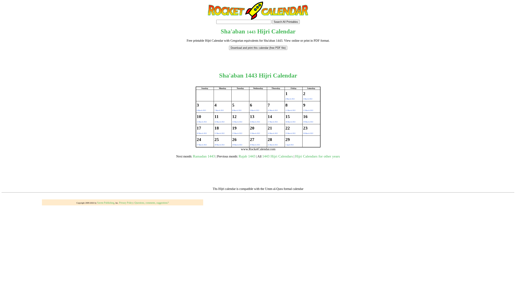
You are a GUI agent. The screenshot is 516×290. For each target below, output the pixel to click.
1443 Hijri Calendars (277, 156)
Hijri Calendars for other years (317, 156)
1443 (251, 31)
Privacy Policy (126, 202)
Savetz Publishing (105, 202)
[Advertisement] (258, 59)
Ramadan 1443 (204, 156)
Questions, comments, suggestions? (152, 202)
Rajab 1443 (247, 156)
